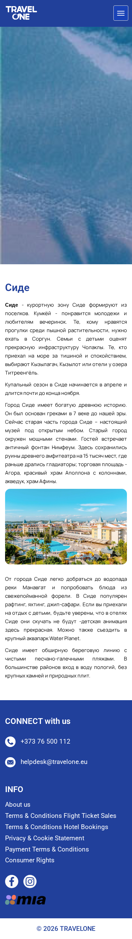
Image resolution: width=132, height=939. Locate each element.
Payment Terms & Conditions (47, 849)
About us (17, 804)
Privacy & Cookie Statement (44, 838)
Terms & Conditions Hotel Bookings (56, 827)
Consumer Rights (29, 860)
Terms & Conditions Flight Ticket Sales (60, 816)
